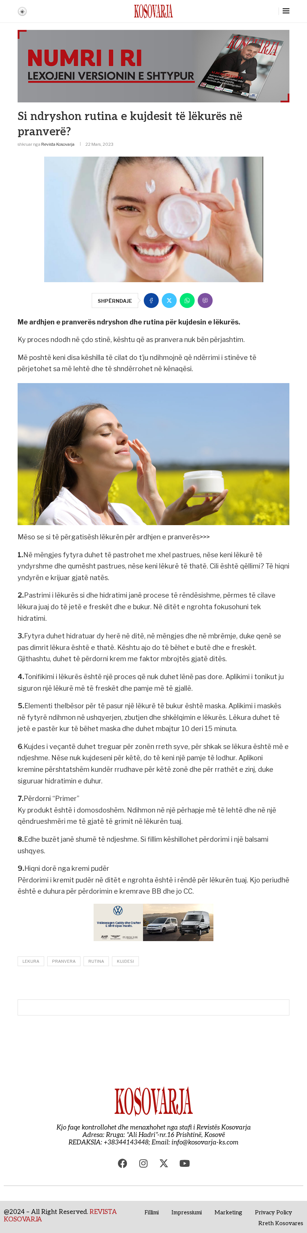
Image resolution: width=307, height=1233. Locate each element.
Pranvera (64, 961)
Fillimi (152, 1212)
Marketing (228, 1212)
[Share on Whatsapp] (187, 300)
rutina (96, 961)
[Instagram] (143, 1163)
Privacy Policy (273, 1212)
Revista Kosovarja (58, 144)
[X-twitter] (164, 1163)
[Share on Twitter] (169, 300)
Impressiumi (186, 1212)
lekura (30, 961)
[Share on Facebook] (151, 300)
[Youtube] (184, 1163)
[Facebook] (122, 1163)
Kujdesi (125, 961)
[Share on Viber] (205, 300)
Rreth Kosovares (280, 1223)
